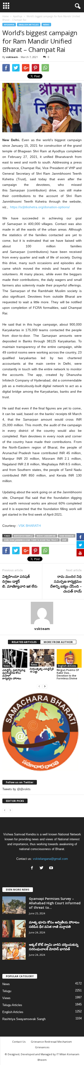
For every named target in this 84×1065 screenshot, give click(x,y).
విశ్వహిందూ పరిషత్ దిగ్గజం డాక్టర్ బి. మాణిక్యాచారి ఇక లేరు (20, 581)
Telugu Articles (12, 1005)
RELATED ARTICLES (24, 642)
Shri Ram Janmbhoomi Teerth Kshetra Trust (31, 539)
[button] (77, 6)
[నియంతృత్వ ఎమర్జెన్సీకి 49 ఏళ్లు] (42, 658)
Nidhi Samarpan (46, 535)
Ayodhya (9, 24)
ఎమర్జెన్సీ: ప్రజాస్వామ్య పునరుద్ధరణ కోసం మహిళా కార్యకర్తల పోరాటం (13, 674)
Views (6, 998)
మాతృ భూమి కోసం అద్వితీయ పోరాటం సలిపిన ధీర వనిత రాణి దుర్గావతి (54, 924)
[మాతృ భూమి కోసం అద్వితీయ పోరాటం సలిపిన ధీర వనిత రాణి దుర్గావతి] (14, 928)
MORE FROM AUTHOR (58, 642)
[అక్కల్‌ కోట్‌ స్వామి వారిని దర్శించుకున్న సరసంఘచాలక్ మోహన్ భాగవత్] (14, 951)
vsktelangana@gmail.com (50, 859)
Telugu (6, 991)
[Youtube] (51, 868)
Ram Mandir (67, 535)
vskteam (12, 57)
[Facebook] (33, 868)
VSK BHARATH (30, 525)
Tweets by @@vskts (16, 789)
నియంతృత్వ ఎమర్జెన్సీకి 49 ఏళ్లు (42, 670)
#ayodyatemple (23, 535)
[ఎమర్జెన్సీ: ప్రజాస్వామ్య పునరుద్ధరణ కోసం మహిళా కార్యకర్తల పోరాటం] (14, 658)
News (46, 24)
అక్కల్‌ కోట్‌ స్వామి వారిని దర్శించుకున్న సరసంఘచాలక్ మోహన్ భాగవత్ (53, 946)
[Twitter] (42, 868)
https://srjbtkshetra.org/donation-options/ (40, 207)
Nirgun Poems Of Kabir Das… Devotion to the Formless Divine (68, 674)
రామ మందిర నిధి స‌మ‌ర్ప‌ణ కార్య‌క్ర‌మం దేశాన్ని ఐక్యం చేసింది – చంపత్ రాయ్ (66, 583)
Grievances (42, 1047)
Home (5, 16)
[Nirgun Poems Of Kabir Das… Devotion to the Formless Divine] (69, 658)
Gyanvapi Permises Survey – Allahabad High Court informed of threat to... (54, 903)
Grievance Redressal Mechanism (51, 1041)
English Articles (29, 24)
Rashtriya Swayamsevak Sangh (24, 1019)
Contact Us (18, 1041)
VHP (64, 539)
